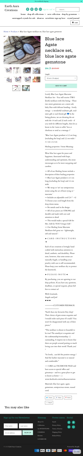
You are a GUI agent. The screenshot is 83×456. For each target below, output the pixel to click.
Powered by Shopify (73, 447)
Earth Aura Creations (12, 8)
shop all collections (35, 14)
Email (50, 403)
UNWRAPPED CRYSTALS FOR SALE (23, 18)
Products (14, 31)
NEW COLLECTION (53, 14)
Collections (41, 425)
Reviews (40, 436)
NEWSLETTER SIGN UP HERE (55, 18)
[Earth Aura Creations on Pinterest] (32, 9)
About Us (40, 18)
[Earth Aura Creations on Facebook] (27, 9)
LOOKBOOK (42, 439)
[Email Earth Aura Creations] (40, 9)
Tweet (50, 398)
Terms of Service (57, 429)
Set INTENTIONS (43, 429)
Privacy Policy (56, 425)
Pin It (68, 398)
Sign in (45, 9)
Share (59, 398)
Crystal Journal (73, 18)
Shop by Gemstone (70, 14)
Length (47, 74)
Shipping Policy (57, 432)
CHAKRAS (41, 432)
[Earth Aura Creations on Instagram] (36, 9)
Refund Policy (56, 436)
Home (23, 14)
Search (54, 422)
